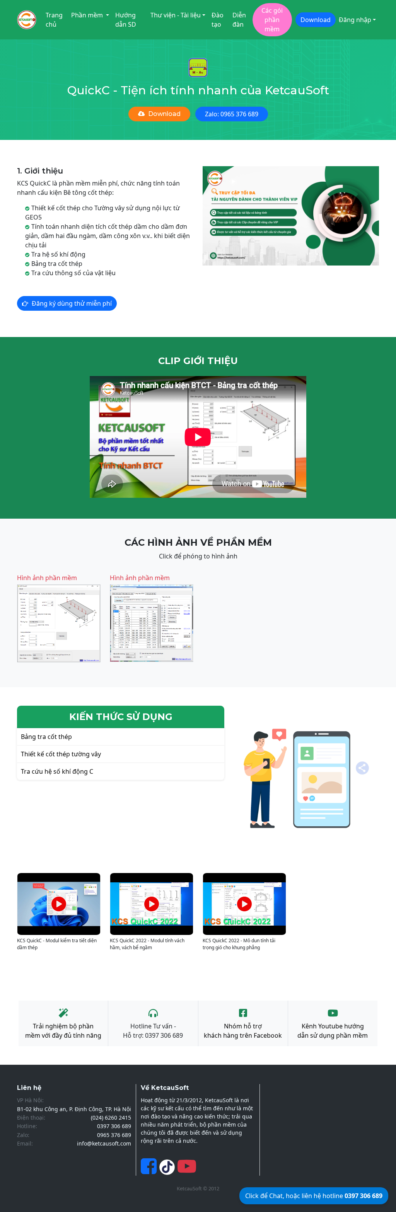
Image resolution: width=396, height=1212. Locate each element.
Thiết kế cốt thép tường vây (61, 754)
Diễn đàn (239, 20)
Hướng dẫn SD (125, 20)
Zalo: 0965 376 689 (231, 114)
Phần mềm (87, 15)
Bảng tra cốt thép (46, 736)
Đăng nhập (355, 19)
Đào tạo (218, 20)
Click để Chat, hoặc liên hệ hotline (313, 1196)
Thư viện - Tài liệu (175, 15)
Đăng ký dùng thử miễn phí (72, 303)
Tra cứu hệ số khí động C (57, 771)
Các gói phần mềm (272, 19)
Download (315, 19)
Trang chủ (54, 20)
